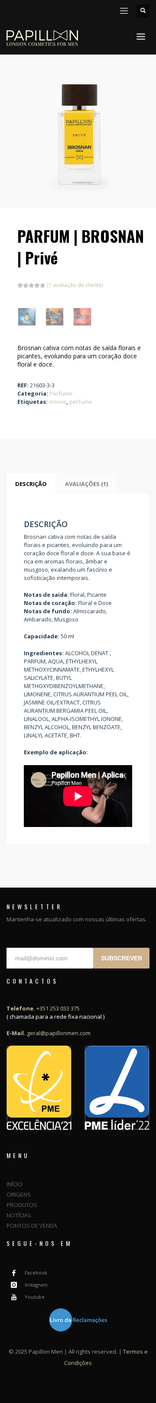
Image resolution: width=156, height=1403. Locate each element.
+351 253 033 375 (43, 1008)
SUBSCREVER (121, 958)
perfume (80, 401)
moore (57, 401)
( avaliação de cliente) (75, 285)
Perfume (60, 393)
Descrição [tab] (31, 484)
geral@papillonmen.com (48, 1033)
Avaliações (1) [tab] (86, 484)
